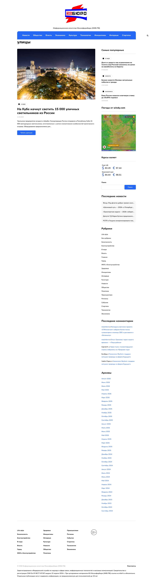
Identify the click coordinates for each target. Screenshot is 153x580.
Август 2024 (106, 469)
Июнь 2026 (105, 386)
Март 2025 (105, 443)
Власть (49, 35)
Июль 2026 (105, 382)
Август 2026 (106, 379)
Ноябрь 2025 (106, 413)
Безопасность (106, 242)
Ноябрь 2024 (106, 458)
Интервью (114, 35)
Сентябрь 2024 (107, 465)
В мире (104, 249)
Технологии (85, 35)
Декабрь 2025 (106, 409)
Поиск (103, 182)
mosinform (105, 327)
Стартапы (126, 35)
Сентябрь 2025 (107, 420)
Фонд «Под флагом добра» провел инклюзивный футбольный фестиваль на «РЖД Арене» (119, 203)
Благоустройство (107, 246)
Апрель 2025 (106, 439)
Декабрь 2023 (106, 500)
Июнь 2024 (105, 477)
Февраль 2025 (106, 447)
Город (103, 261)
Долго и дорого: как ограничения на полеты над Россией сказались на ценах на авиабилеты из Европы (118, 64)
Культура (73, 35)
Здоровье (105, 268)
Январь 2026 (106, 405)
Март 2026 (105, 397)
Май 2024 (105, 481)
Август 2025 (106, 424)
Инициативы (100, 35)
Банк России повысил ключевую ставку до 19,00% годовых (117, 96)
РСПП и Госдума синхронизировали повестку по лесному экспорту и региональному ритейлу (119, 221)
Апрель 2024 (106, 484)
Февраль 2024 (106, 492)
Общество (37, 35)
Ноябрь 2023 (106, 503)
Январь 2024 (106, 496)
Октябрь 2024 (106, 462)
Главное (104, 257)
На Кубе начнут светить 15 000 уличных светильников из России (48, 111)
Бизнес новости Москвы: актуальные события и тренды (116, 81)
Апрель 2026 (106, 394)
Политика (105, 291)
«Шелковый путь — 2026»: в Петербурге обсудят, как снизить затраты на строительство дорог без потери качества (119, 207)
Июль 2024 (105, 473)
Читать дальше (26, 133)
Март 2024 (105, 488)
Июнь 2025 (105, 431)
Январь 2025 (106, 450)
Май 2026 (105, 390)
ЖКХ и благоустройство (110, 265)
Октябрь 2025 (106, 416)
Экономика (60, 35)
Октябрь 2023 (106, 507)
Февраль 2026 (106, 401)
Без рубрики (106, 238)
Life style (104, 234)
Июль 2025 (105, 428)
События (104, 302)
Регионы (104, 299)
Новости (26, 35)
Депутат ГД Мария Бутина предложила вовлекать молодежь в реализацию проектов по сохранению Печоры (119, 216)
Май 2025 (105, 435)
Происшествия (106, 295)
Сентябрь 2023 (107, 511)
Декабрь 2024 (106, 454)
